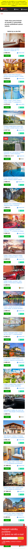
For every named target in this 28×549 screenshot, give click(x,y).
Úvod (2, 13)
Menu (17, 9)
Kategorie (25, 9)
